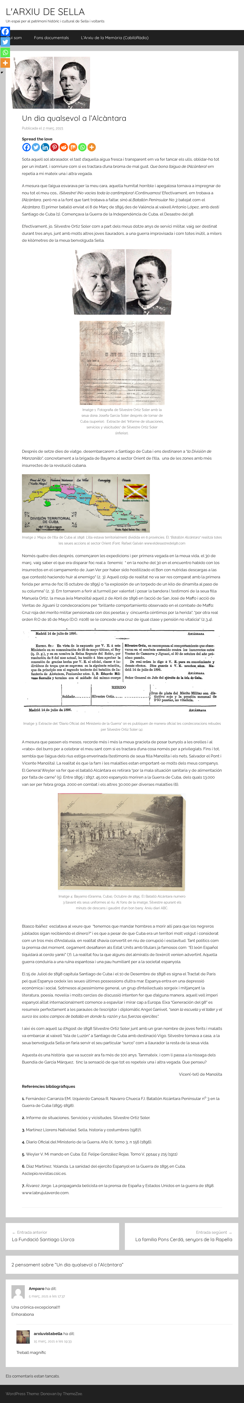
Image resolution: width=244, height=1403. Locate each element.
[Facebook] (26, 147)
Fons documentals (51, 37)
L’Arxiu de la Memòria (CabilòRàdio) (114, 37)
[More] (91, 147)
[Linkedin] (45, 147)
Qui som (14, 37)
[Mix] (73, 147)
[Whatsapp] (82, 147)
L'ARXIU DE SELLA (45, 11)
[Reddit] (64, 147)
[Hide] (2, 72)
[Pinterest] (54, 147)
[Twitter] (36, 147)
